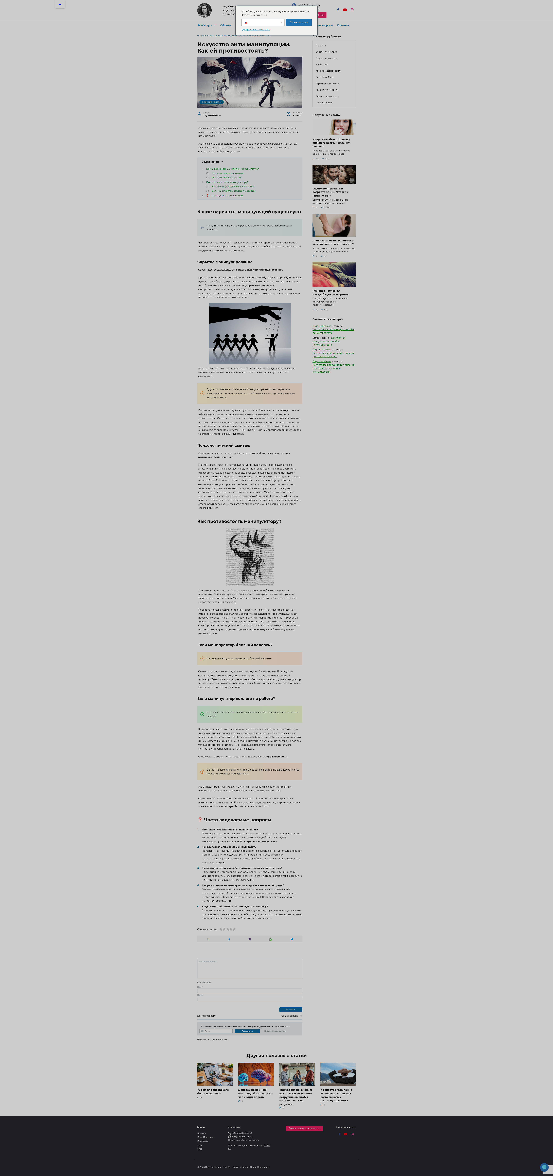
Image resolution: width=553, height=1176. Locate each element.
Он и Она (321, 45)
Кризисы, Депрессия (328, 70)
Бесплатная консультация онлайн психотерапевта (329, 341)
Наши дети (322, 64)
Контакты (343, 25)
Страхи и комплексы (327, 83)
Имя (200, 987)
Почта (200, 995)
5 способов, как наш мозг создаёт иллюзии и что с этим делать (255, 1093)
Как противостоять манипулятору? (227, 182)
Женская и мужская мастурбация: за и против (331, 292)
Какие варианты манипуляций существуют (232, 169)
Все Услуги (205, 25)
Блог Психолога (206, 1137)
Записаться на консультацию (304, 1128)
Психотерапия (324, 102)
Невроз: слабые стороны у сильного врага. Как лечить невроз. (332, 143)
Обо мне (225, 25)
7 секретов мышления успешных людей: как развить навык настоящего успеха (336, 1095)
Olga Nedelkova (322, 326)
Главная (201, 1133)
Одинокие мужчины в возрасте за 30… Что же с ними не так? (331, 192)
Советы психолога (326, 51)
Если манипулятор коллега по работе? (234, 191)
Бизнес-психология (211, 102)
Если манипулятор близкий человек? (233, 186)
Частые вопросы (322, 25)
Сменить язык (299, 22)
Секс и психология (327, 58)
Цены (200, 1145)
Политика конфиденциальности (243, 1140)
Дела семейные (325, 77)
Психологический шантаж (227, 177)
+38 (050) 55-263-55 (308, 5)
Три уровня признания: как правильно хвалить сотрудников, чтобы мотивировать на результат (295, 1097)
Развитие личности (327, 89)
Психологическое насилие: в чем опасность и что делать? (333, 242)
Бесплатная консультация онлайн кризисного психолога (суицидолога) (333, 368)
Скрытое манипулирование (228, 173)
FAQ (199, 1149)
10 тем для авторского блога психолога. (213, 1091)
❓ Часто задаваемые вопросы (224, 195)
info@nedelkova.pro (242, 1136)
